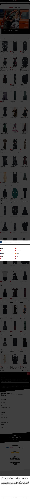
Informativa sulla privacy (23, 485)
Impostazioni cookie (3, 485)
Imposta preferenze (23, 497)
